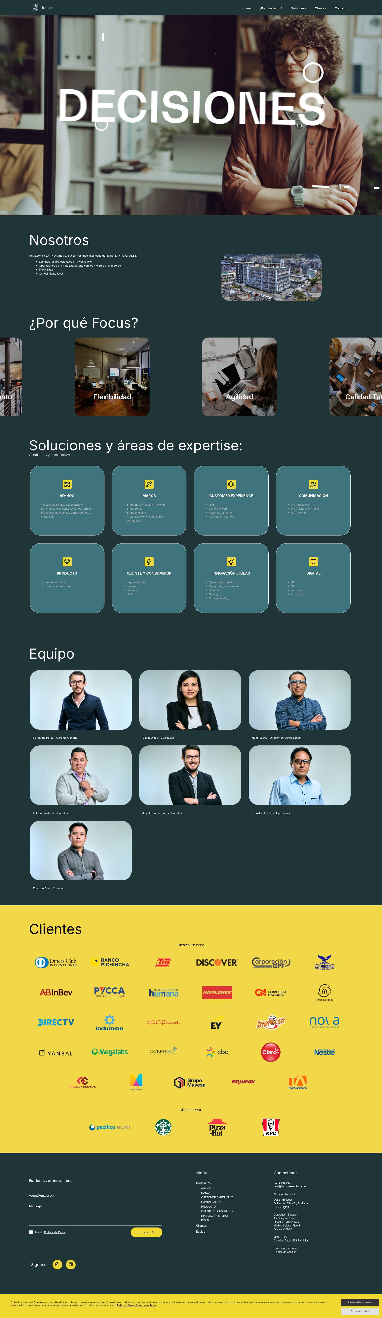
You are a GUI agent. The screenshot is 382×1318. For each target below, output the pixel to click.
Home (246, 8)
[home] (42, 7)
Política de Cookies (285, 1251)
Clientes (320, 8)
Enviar (142, 1232)
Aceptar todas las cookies (360, 1302)
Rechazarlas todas (360, 1311)
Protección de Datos (285, 1248)
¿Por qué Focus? (271, 8)
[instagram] (57, 1265)
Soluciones (298, 8)
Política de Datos (54, 1232)
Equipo (200, 1231)
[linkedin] (71, 1265)
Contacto (341, 8)
